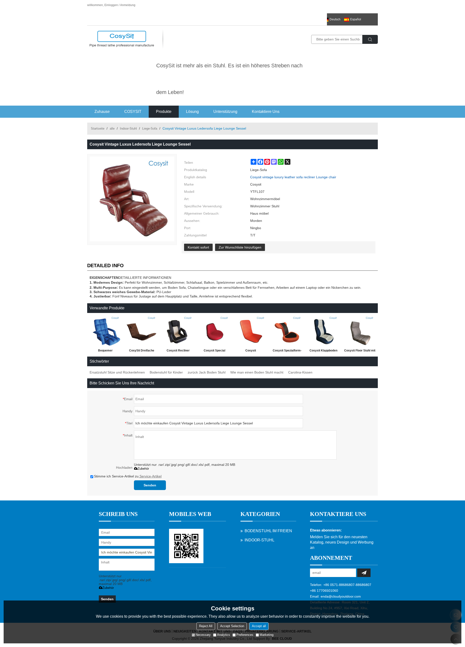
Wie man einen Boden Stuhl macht (256, 372)
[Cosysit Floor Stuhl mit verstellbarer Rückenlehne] (359, 331)
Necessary (203, 635)
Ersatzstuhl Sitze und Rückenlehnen (117, 372)
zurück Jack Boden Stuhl (206, 372)
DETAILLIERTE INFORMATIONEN (144, 278)
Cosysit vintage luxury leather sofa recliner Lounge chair (293, 177)
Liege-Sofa (149, 128)
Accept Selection (232, 626)
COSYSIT (132, 111)
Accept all (259, 626)
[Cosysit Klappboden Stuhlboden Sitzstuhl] (323, 331)
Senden (150, 485)
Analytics (223, 635)
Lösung (192, 111)
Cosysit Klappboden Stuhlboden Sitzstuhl (323, 351)
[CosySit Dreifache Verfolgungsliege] (141, 331)
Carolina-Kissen (300, 372)
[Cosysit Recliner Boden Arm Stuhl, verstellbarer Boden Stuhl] (178, 331)
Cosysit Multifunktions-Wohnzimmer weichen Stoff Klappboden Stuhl (250, 351)
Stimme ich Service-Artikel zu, (128, 476)
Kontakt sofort (198, 247)
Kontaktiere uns (265, 111)
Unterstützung (225, 111)
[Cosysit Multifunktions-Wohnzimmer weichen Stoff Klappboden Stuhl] (250, 331)
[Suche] (370, 39)
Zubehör (143, 468)
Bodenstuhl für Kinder (166, 372)
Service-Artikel (151, 476)
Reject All (205, 626)
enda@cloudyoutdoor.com (341, 596)
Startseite (97, 128)
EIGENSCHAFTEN (104, 278)
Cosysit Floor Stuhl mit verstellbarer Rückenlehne (359, 351)
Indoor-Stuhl (128, 128)
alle (112, 128)
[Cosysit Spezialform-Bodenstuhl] (287, 331)
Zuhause (102, 111)
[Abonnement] (364, 573)
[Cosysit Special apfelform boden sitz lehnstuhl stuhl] (214, 331)
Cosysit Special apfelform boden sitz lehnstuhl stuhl (214, 351)
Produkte (163, 111)
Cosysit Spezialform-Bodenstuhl (287, 351)
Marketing (266, 635)
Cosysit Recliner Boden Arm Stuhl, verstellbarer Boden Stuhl (178, 351)
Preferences (244, 635)
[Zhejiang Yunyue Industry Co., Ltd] (121, 39)
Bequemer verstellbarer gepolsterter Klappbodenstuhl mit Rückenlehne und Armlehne (105, 351)
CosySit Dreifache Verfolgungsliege (141, 351)
